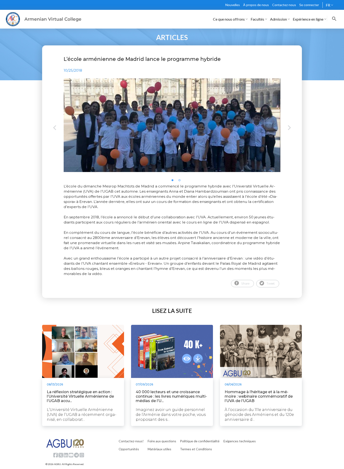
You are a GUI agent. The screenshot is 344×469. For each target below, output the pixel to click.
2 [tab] (181, 181)
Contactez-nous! (131, 441)
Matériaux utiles (159, 449)
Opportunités (129, 449)
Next (289, 128)
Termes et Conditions (196, 449)
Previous (54, 128)
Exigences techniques (239, 441)
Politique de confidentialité (200, 441)
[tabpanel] (172, 125)
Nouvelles (232, 5)
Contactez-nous (284, 5)
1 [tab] (174, 181)
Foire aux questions (162, 441)
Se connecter (309, 5)
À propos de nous (256, 5)
